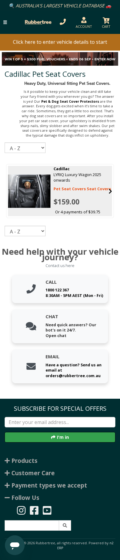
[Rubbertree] (37, 22)
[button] (5, 22)
